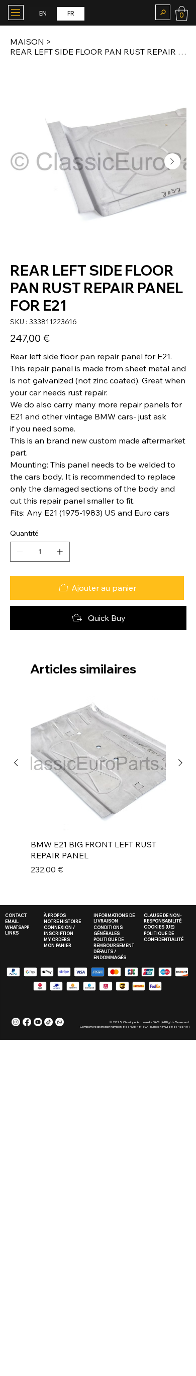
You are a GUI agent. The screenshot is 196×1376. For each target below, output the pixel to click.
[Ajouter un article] (60, 552)
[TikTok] (48, 1022)
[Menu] (16, 12)
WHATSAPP (17, 927)
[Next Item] (172, 161)
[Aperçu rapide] (98, 763)
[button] (162, 12)
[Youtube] (38, 1022)
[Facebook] (27, 1022)
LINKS (12, 933)
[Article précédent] (16, 763)
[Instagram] (16, 1022)
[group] (98, 791)
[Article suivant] (180, 763)
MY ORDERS (57, 939)
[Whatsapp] (59, 1022)
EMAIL (12, 921)
